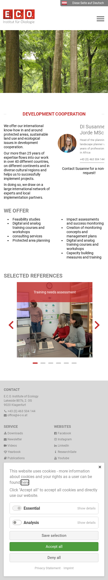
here (25, 482)
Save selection (54, 535)
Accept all (54, 546)
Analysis (31, 522)
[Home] (17, 23)
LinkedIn (63, 445)
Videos (12, 445)
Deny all (54, 557)
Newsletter (14, 439)
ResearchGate (66, 452)
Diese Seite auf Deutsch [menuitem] (88, 3)
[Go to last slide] (11, 325)
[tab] (35, 363)
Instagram (64, 439)
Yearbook (14, 452)
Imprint (69, 568)
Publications (16, 458)
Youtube (63, 458)
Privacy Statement (48, 568)
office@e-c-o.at (17, 415)
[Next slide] (96, 325)
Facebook (64, 433)
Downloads (15, 433)
